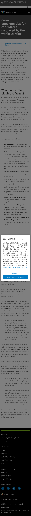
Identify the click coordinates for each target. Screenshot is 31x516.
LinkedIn (13, 488)
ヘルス (3, 450)
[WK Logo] (7, 494)
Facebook (2, 488)
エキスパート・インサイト (9, 469)
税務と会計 (4, 453)
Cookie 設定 (15, 273)
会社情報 (4, 434)
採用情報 (4, 472)
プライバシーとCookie (17, 504)
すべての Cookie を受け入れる (15, 277)
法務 (2, 463)
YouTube (19, 488)
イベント (4, 441)
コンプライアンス (6, 460)
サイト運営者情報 (6, 479)
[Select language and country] (28, 7)
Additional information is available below (16, 44)
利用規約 (4, 504)
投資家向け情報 (6, 476)
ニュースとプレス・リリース (10, 438)
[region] (15, 258)
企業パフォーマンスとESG (9, 457)
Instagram (8, 488)
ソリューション (6, 446)
